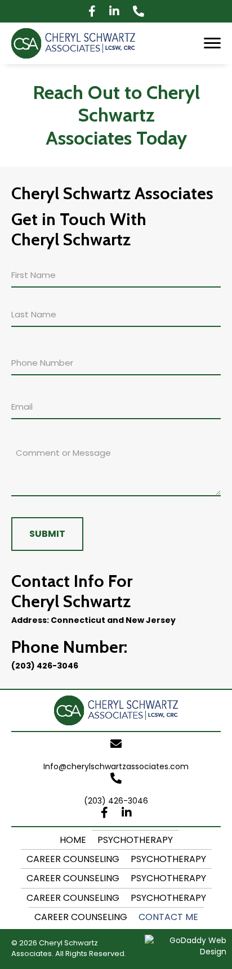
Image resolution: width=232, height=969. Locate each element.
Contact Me (168, 916)
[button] (92, 11)
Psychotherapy (135, 839)
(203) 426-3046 (44, 665)
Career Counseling (72, 859)
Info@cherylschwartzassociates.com (116, 766)
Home (73, 839)
